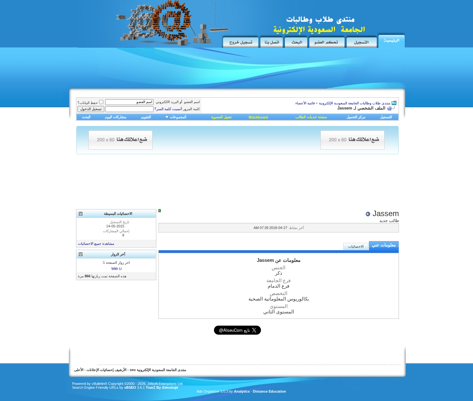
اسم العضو (192, 102)
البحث (86, 117)
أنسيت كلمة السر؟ (168, 109)
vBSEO (130, 387)
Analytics (242, 391)
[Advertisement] (188, 69)
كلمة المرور (177, 109)
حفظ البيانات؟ (88, 103)
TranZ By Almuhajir (161, 387)
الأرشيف (120, 370)
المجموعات (178, 117)
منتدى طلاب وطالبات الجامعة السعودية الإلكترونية (354, 103)
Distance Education (269, 391)
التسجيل (386, 117)
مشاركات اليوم (115, 117)
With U (116, 269)
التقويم (146, 117)
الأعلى (78, 370)
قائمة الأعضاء (305, 103)
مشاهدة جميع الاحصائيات (96, 243)
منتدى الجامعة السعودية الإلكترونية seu (158, 370)
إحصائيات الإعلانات (100, 370)
